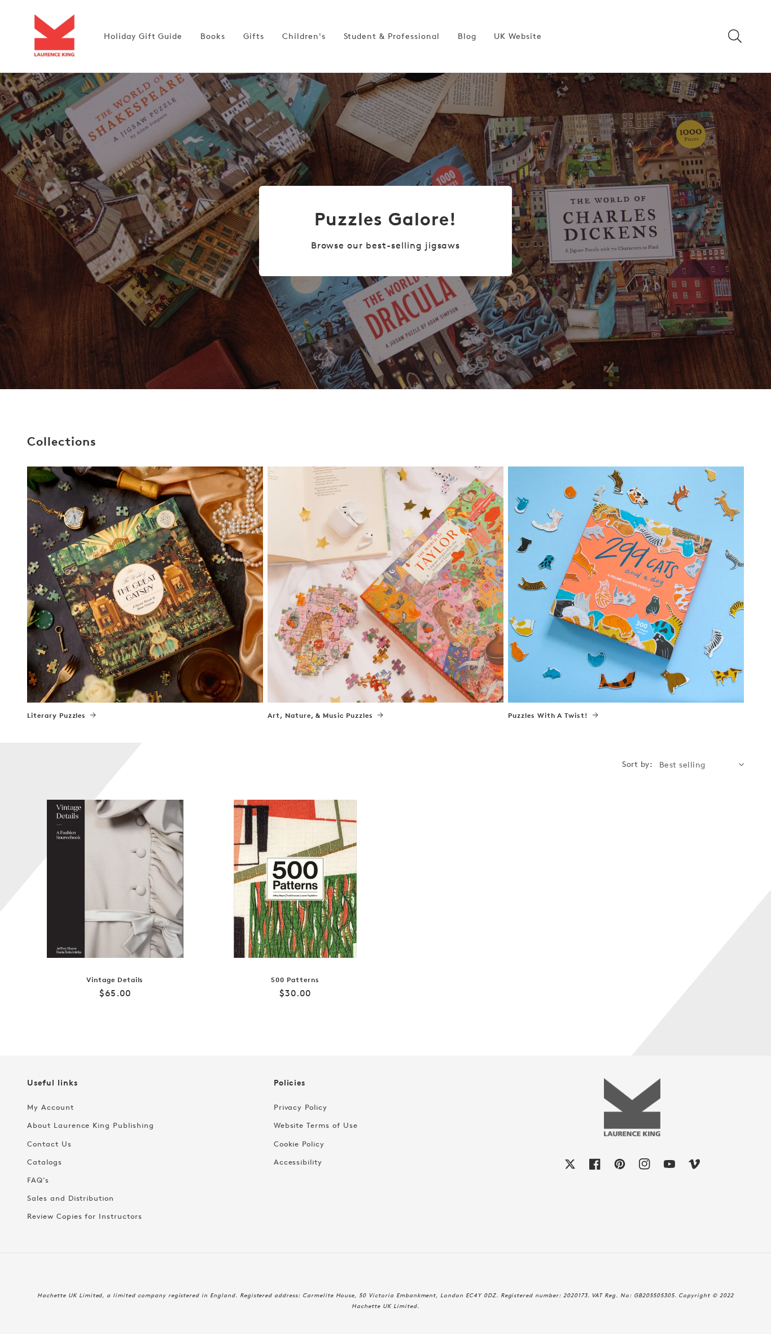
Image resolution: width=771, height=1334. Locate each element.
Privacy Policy (300, 1106)
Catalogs (44, 1161)
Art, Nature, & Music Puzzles (320, 716)
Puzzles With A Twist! (548, 716)
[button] (735, 36)
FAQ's (38, 1179)
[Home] (54, 36)
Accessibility (298, 1161)
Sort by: (637, 764)
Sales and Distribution (70, 1197)
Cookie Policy (299, 1143)
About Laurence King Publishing (90, 1125)
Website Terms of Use (316, 1125)
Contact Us (49, 1143)
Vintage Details (114, 980)
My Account (50, 1106)
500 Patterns (295, 980)
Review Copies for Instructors (84, 1215)
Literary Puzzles (56, 716)
